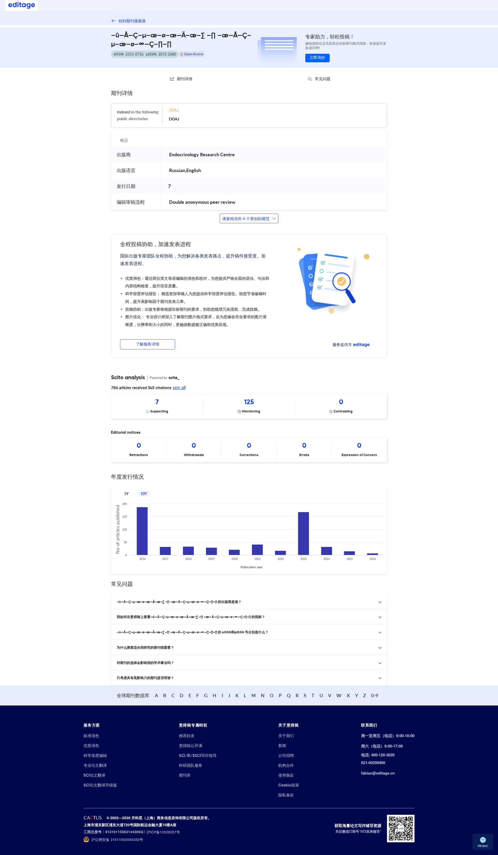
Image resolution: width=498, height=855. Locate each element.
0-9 (374, 695)
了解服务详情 (147, 344)
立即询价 (317, 58)
